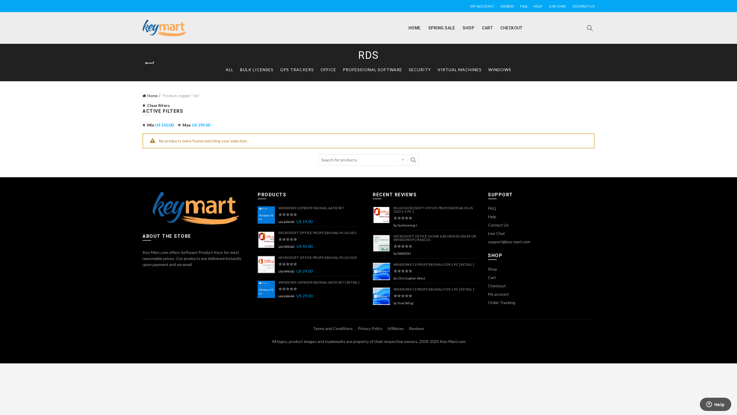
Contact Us (583, 6)
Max (196, 124)
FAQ (523, 6)
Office (328, 69)
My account (482, 6)
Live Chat (557, 6)
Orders (507, 6)
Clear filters (158, 105)
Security (420, 69)
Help (538, 6)
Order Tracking (501, 302)
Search (413, 160)
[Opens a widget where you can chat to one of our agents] (715, 405)
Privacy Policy (370, 328)
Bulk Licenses (256, 69)
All (229, 69)
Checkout (511, 28)
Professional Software (372, 69)
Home (415, 28)
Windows (499, 69)
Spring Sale (441, 28)
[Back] (150, 63)
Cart (487, 28)
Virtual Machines (460, 69)
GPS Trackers (297, 69)
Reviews (416, 328)
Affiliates (396, 328)
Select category (402, 160)
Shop (468, 28)
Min (160, 124)
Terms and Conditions (333, 328)
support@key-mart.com (509, 241)
